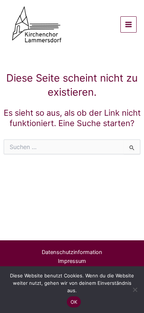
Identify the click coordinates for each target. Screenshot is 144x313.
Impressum (72, 261)
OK (74, 302)
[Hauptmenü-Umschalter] (128, 24)
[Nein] (134, 289)
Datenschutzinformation (72, 252)
